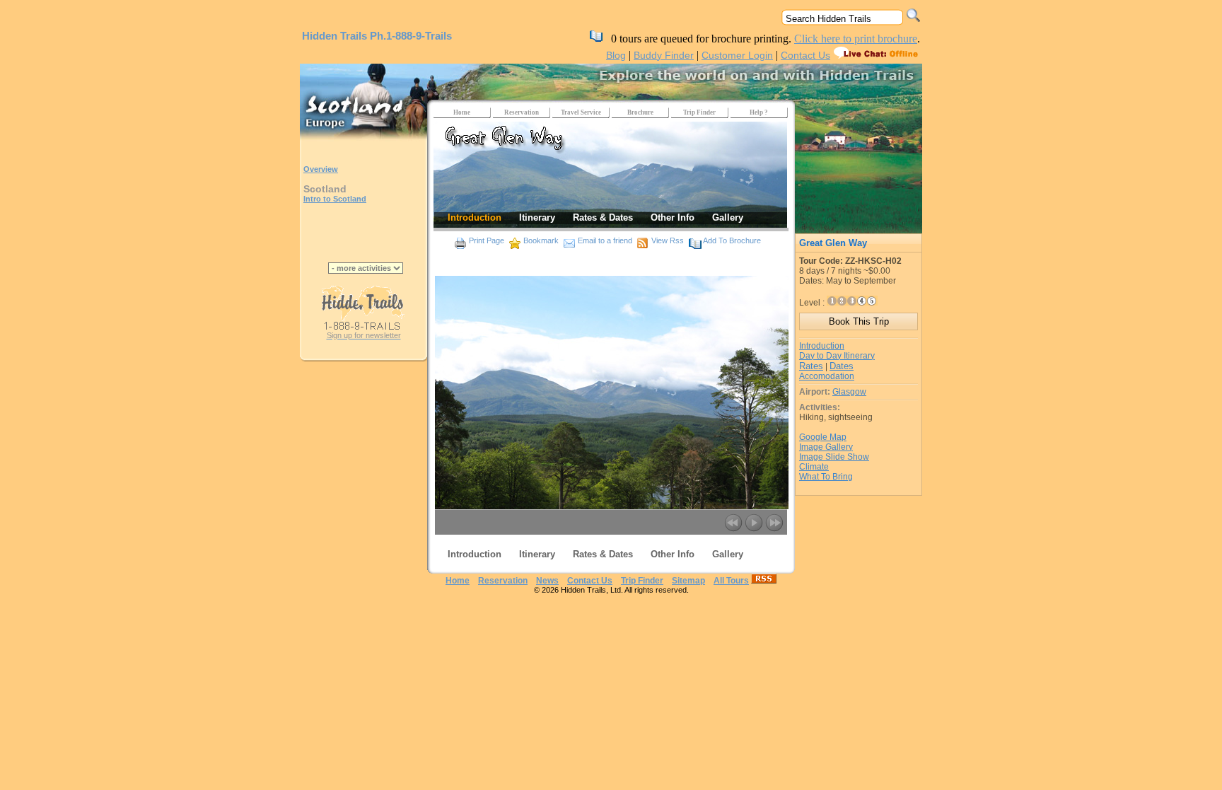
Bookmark (541, 240)
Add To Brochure (732, 240)
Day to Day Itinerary (837, 356)
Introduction (821, 346)
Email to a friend (605, 240)
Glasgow (849, 392)
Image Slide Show (834, 457)
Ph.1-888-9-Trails (411, 36)
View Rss (667, 240)
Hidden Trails (334, 36)
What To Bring (826, 477)
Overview (320, 169)
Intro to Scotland (334, 198)
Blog (616, 55)
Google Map (822, 437)
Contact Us (805, 55)
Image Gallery (826, 447)
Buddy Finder (664, 55)
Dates (842, 366)
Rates (811, 366)
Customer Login (737, 55)
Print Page (486, 240)
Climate (814, 467)
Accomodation (826, 376)
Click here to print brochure (855, 39)
